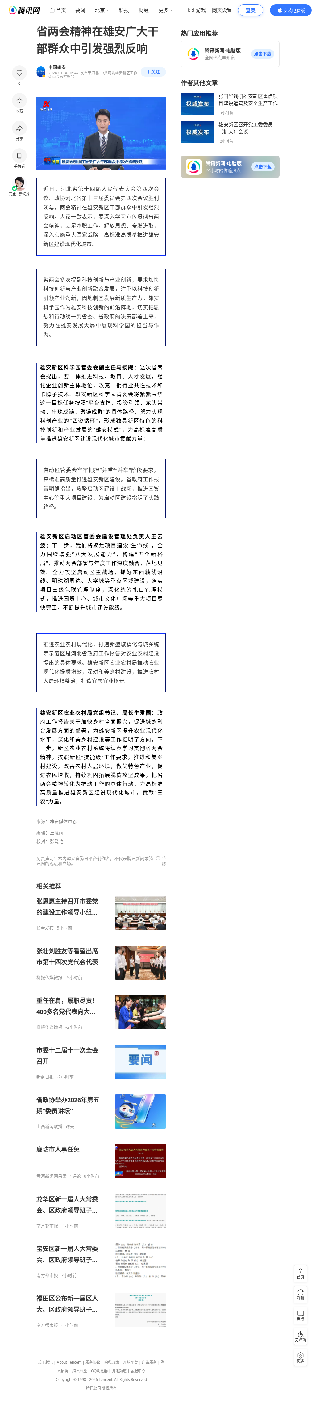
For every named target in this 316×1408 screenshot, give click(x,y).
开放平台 (130, 1362)
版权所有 (109, 1388)
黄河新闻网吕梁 (51, 1176)
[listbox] (101, 1105)
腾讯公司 (93, 1388)
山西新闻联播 (49, 1126)
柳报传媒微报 (49, 977)
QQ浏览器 (99, 1370)
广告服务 (149, 1362)
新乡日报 (45, 1077)
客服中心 (138, 1370)
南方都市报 (47, 1226)
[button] (262, 54)
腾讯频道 (119, 1370)
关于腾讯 (45, 1362)
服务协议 (92, 1362)
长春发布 (45, 928)
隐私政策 (111, 1362)
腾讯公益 (79, 1370)
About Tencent (69, 1362)
